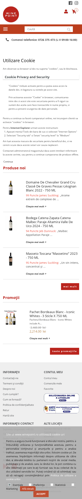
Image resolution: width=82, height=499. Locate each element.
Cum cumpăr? (11, 394)
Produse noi (14, 167)
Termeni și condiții (13, 383)
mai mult (70, 286)
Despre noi (9, 389)
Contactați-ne (10, 378)
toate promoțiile (64, 351)
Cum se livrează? (12, 399)
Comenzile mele (53, 383)
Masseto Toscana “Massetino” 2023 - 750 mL (52, 255)
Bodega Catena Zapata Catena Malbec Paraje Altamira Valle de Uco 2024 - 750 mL (49, 222)
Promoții (11, 297)
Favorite (48, 389)
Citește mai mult (35, 206)
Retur (6, 410)
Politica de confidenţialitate (18, 405)
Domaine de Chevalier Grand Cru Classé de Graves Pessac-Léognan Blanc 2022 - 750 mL (51, 186)
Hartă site (8, 415)
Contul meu (50, 378)
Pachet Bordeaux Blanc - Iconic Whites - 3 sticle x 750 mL (52, 314)
